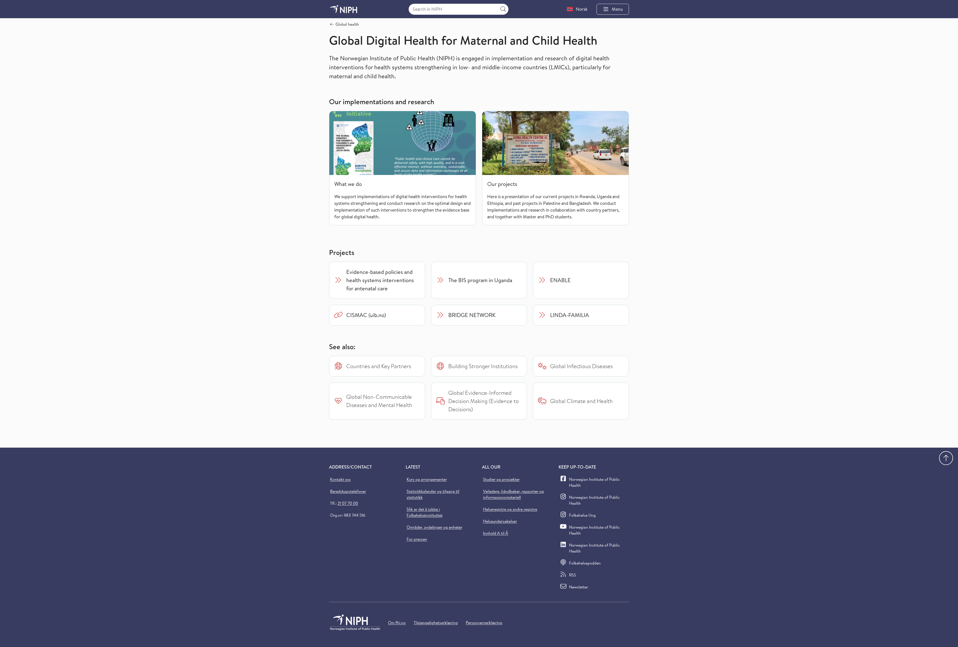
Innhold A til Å (495, 533)
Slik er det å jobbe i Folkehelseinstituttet (425, 512)
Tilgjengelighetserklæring (436, 622)
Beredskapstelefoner (348, 491)
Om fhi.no (397, 622)
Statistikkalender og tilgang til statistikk (433, 494)
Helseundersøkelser (500, 521)
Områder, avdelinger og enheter (434, 527)
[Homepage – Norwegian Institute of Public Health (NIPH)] (343, 9)
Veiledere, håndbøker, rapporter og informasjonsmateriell (513, 494)
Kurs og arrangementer (427, 479)
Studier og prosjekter (501, 479)
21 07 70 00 (348, 503)
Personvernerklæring (484, 622)
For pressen (417, 539)
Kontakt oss (340, 479)
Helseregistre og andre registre (510, 509)
